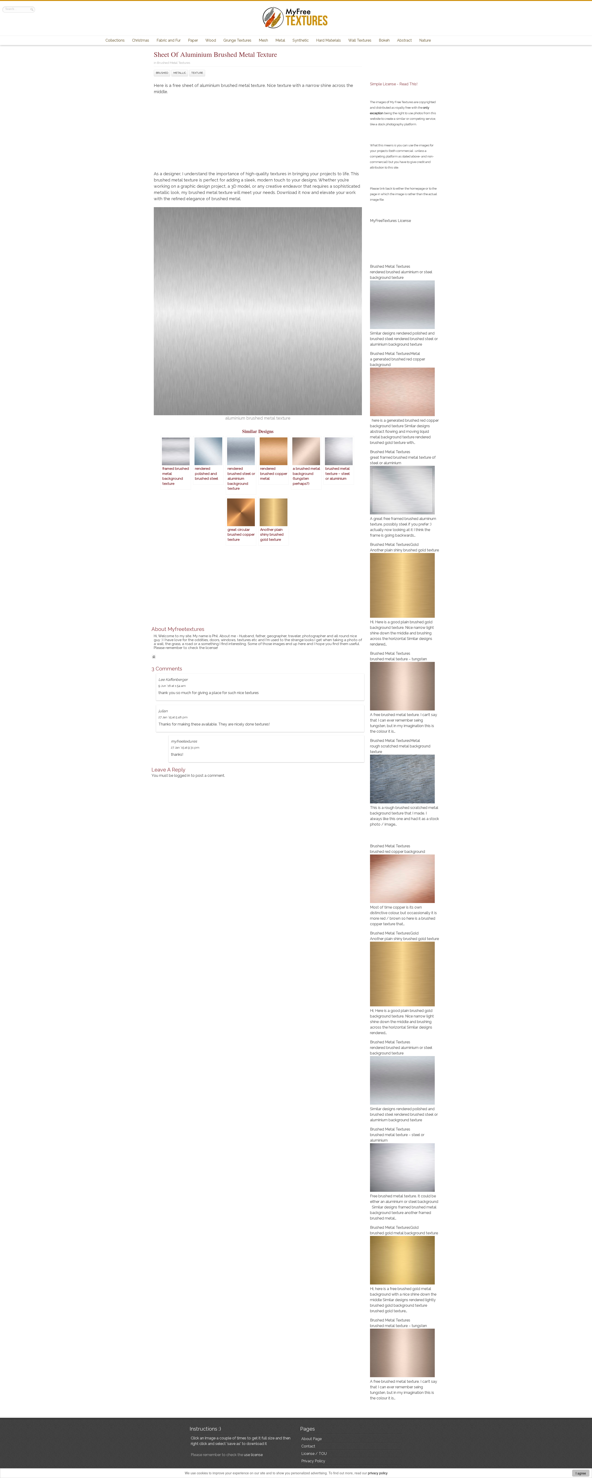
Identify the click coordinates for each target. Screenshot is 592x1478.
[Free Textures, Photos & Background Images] (296, 28)
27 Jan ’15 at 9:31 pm (185, 747)
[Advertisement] (258, 134)
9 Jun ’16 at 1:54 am (172, 686)
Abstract (404, 40)
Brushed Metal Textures (173, 63)
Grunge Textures (237, 40)
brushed (162, 72)
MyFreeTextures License (390, 220)
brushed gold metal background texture (404, 1233)
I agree (581, 1473)
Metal (280, 40)
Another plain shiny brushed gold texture (404, 550)
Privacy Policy (313, 1461)
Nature (425, 40)
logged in (182, 775)
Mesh (263, 40)
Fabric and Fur (169, 40)
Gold (414, 544)
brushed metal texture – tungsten (398, 659)
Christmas (140, 40)
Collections (115, 40)
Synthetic (301, 40)
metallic (179, 72)
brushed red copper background (397, 851)
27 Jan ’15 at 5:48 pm (173, 717)
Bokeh (384, 40)
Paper (193, 40)
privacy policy (378, 1473)
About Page (311, 1439)
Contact (308, 1446)
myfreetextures (184, 741)
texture (197, 72)
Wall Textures (359, 40)
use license (253, 1455)
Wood (210, 40)
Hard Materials (328, 40)
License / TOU (314, 1453)
